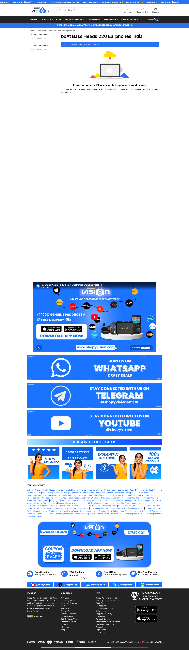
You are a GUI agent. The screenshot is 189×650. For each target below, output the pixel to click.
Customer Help (142, 12)
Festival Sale (66, 611)
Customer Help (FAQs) (105, 608)
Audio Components (136, 495)
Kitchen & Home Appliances (77, 508)
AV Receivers (47, 498)
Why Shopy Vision (68, 614)
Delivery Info (101, 611)
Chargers (116, 498)
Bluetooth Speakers (154, 490)
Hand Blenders (126, 511)
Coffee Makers (156, 511)
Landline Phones (79, 490)
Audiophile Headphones (89, 495)
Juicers (89, 511)
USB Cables (136, 498)
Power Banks (32, 500)
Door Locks (41, 514)
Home (32, 31)
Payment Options (103, 619)
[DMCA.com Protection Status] (43, 616)
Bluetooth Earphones (104, 492)
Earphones (73, 492)
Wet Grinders (112, 511)
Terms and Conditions (105, 624)
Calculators (79, 514)
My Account (128, 12)
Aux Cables (44, 500)
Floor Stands (151, 495)
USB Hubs (32, 506)
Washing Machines (154, 514)
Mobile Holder (139, 514)
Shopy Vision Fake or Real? (107, 598)
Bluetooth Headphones (36, 495)
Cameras (62, 503)
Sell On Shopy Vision (69, 619)
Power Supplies (77, 506)
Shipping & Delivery (104, 614)
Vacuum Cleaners (136, 508)
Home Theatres (34, 492)
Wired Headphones (146, 492)
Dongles (116, 503)
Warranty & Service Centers (107, 600)
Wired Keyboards (129, 500)
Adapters (126, 498)
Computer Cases (93, 506)
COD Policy (100, 616)
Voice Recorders (33, 498)
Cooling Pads (64, 506)
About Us (65, 627)
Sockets (99, 503)
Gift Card (65, 598)
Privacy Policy (101, 627)
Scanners (157, 503)
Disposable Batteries (94, 514)
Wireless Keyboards (146, 500)
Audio (132, 490)
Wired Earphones (87, 492)
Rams (80, 503)
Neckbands (119, 492)
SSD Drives (72, 503)
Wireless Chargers (150, 498)
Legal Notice (101, 629)
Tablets (68, 490)
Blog (63, 629)
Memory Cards (138, 503)
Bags (120, 506)
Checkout (155, 12)
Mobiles (30, 490)
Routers (108, 503)
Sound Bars (47, 492)
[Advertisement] (41, 93)
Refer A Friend (67, 608)
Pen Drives (125, 503)
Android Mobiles (42, 490)
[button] (153, 19)
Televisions (92, 490)
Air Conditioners (97, 508)
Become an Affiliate (69, 622)
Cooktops (53, 511)
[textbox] (39, 38)
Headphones (131, 492)
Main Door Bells (34, 516)
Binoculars (68, 514)
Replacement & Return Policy (108, 622)
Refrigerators (122, 508)
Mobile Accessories (76, 498)
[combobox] (39, 38)
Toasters (31, 514)
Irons (136, 511)
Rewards (64, 606)
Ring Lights (55, 500)
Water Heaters (41, 511)
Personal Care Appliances (134, 506)
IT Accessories (104, 500)
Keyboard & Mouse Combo (38, 503)
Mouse (158, 500)
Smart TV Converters (107, 490)
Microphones (105, 495)
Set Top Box (123, 490)
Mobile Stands (79, 500)
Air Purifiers (150, 508)
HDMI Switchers (111, 514)
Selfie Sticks (66, 500)
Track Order (101, 603)
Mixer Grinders (100, 511)
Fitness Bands (105, 498)
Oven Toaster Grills (76, 511)
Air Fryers (63, 511)
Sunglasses (91, 500)
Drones (54, 503)
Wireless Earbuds (60, 492)
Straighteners (39, 508)
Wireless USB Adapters (47, 506)
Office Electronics (109, 506)
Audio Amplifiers (119, 495)
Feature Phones (56, 490)
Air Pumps (143, 511)
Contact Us (100, 632)
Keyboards (115, 500)
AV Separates (60, 498)
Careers (64, 624)
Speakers (140, 490)
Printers (149, 503)
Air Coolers (110, 508)
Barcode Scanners (55, 514)
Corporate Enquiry (69, 616)
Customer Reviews (69, 603)
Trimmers (151, 506)
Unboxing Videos (68, 600)
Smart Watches (91, 498)
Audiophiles (52, 495)
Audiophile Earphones (68, 495)
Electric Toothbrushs (55, 508)
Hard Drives (90, 503)
